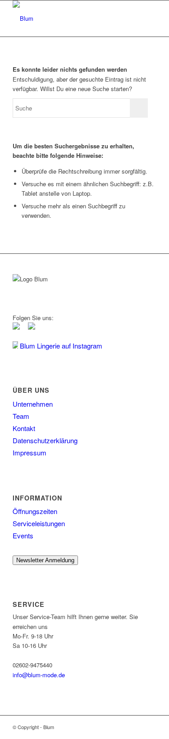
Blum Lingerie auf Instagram (60, 345)
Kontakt (24, 428)
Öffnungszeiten (35, 511)
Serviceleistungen (39, 523)
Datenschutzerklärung (45, 440)
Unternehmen (33, 404)
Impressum (29, 452)
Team (21, 416)
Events (23, 535)
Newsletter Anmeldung (45, 560)
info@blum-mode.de (39, 674)
